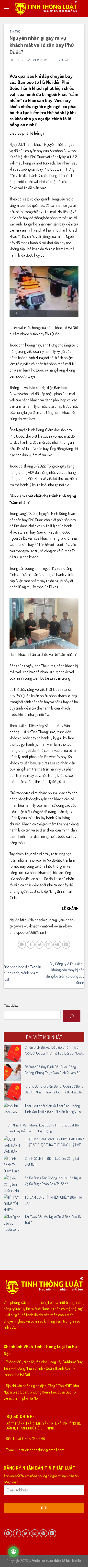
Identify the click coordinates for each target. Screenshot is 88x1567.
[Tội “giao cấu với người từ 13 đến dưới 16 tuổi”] (12, 1222)
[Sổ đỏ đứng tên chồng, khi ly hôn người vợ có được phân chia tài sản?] (12, 1183)
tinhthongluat (57, 60)
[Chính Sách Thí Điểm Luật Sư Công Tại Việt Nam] (12, 1164)
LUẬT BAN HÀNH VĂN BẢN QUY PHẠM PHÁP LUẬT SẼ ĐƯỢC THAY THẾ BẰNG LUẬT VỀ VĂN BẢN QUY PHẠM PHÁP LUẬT (54, 1142)
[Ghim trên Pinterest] (57, 945)
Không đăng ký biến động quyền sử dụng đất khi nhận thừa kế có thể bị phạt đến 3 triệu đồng (54, 1089)
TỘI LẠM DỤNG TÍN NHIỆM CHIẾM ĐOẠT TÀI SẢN (54, 1200)
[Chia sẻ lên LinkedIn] (66, 945)
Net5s (76, 1560)
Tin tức (15, 31)
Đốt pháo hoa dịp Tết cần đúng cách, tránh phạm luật (22, 973)
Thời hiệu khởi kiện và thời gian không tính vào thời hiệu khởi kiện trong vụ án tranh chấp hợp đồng (54, 1109)
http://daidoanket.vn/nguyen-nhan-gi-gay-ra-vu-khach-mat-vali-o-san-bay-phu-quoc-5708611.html (42, 926)
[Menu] (7, 8)
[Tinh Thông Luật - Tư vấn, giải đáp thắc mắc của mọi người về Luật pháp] (45, 8)
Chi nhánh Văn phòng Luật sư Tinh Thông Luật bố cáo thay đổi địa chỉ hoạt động (43, 1128)
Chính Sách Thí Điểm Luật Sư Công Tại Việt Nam (52, 1161)
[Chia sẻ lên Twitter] (39, 945)
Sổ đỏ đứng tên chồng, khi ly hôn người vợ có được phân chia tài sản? (53, 1181)
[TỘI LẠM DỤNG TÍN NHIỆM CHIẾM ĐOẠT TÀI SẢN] (12, 1203)
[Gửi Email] (48, 945)
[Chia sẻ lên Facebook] (31, 945)
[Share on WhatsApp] (22, 945)
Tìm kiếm (11, 1006)
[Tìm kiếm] (71, 1016)
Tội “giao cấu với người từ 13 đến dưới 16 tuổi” (53, 1219)
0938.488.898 (33, 1438)
